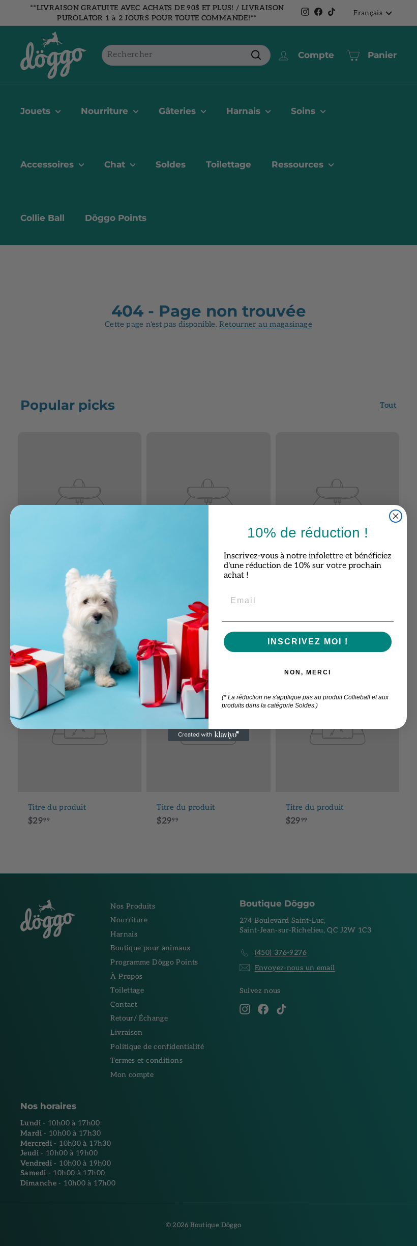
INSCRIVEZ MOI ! (307, 641)
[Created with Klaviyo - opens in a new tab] (208, 735)
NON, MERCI (307, 672)
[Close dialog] (396, 516)
